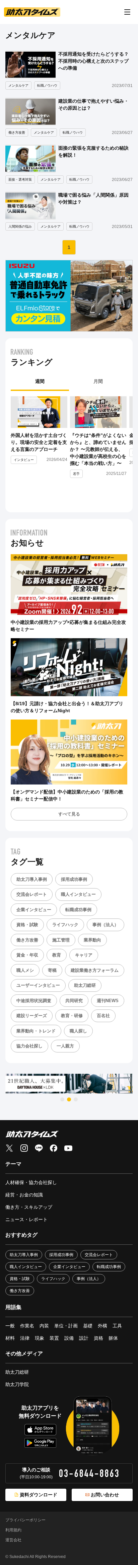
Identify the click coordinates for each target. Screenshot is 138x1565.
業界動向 (92, 939)
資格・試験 (27, 924)
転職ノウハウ (47, 85)
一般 (10, 1325)
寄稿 (52, 970)
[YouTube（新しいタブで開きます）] (68, 1148)
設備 (69, 1338)
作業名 (27, 1325)
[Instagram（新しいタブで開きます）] (24, 1148)
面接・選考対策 (20, 179)
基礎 (87, 1325)
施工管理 (61, 939)
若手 (76, 474)
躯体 (113, 1338)
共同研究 (74, 1000)
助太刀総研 (85, 985)
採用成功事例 (74, 879)
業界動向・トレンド (36, 1030)
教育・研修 (72, 1015)
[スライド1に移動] (62, 1099)
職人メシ (25, 970)
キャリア (83, 954)
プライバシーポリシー (25, 1520)
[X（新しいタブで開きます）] (9, 1148)
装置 (54, 1338)
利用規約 (13, 1530)
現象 (39, 1338)
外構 (102, 1325)
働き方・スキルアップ (28, 1207)
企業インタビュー (33, 909)
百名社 (103, 1015)
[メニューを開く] (127, 12)
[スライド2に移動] (69, 1099)
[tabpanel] (69, 449)
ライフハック (65, 924)
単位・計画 (66, 1325)
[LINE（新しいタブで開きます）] (39, 1148)
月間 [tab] (98, 381)
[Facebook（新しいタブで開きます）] (54, 1148)
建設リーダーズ (31, 1015)
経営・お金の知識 (24, 1194)
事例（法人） (105, 924)
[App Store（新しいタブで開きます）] (40, 1430)
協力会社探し (29, 1045)
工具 (117, 1325)
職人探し (78, 1030)
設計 (83, 1338)
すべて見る (69, 813)
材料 (10, 1338)
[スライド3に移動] (76, 1099)
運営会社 (13, 1540)
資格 (98, 1338)
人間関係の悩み (20, 226)
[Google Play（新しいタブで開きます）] (40, 1442)
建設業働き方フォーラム (95, 970)
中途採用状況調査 (33, 1000)
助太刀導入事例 (31, 879)
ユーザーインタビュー (38, 985)
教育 (56, 954)
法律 (24, 1338)
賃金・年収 (27, 954)
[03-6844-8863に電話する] (89, 1473)
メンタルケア (18, 85)
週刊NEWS (108, 1000)
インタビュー (24, 460)
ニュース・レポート (26, 1219)
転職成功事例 (78, 909)
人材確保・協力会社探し (31, 1182)
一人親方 (65, 1045)
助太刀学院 (17, 1384)
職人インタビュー (78, 894)
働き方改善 (16, 132)
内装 (44, 1325)
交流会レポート (31, 894)
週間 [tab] (40, 381)
